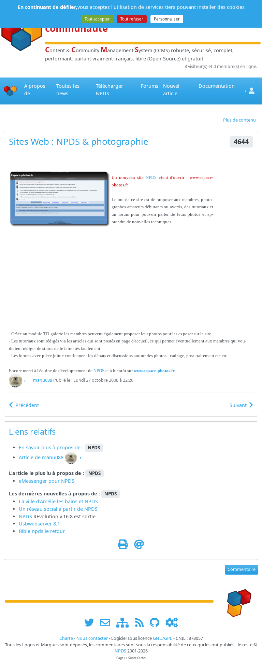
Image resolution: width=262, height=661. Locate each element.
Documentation (217, 86)
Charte (66, 638)
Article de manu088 (41, 457)
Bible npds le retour (42, 531)
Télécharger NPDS (109, 90)
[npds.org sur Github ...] (157, 622)
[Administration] (171, 622)
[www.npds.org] (236, 600)
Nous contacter (92, 638)
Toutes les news (67, 90)
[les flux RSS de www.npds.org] (141, 622)
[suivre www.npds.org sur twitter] (91, 622)
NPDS (68, 141)
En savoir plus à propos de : (52, 447)
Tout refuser (131, 19)
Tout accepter (97, 19)
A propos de (34, 90)
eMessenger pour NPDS (46, 481)
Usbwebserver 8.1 (39, 523)
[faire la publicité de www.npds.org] (107, 622)
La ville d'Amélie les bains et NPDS (58, 501)
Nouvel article (171, 90)
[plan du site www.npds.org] (124, 622)
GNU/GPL (162, 638)
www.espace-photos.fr (154, 370)
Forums (149, 86)
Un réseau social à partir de (51, 509)
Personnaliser (167, 19)
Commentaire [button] (242, 569)
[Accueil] (10, 91)
